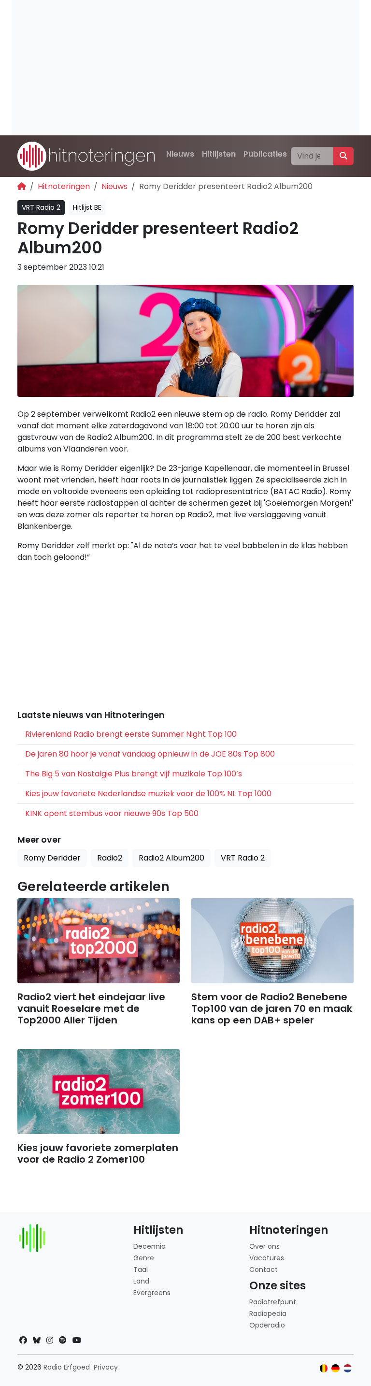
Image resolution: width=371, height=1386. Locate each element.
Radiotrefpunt (272, 1302)
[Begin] (21, 186)
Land (141, 1281)
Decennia (149, 1246)
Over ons (264, 1246)
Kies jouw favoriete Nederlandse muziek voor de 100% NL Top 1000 (148, 793)
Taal (140, 1269)
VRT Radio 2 (41, 207)
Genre (143, 1258)
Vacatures (266, 1258)
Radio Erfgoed (66, 1367)
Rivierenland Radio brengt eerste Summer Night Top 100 (131, 734)
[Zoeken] (343, 156)
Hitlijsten (219, 154)
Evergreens (152, 1293)
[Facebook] (23, 1340)
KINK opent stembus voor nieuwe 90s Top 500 (112, 813)
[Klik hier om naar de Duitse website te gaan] (335, 1368)
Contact (263, 1269)
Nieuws (180, 154)
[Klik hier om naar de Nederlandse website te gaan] (347, 1368)
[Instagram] (49, 1340)
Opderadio (267, 1325)
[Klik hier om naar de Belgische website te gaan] (324, 1368)
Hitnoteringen (64, 186)
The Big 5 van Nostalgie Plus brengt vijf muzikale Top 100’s (133, 773)
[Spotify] (63, 1340)
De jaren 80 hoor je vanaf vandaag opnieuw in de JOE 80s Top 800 (150, 753)
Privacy (106, 1367)
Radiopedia (267, 1313)
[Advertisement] (185, 67)
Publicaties (265, 154)
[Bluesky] (37, 1340)
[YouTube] (77, 1340)
